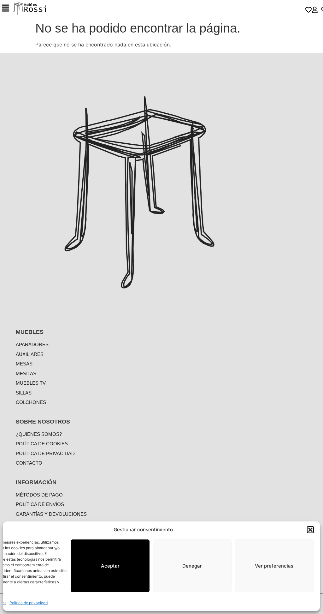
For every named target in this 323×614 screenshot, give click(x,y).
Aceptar (110, 566)
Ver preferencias (274, 566)
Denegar (192, 566)
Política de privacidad (28, 602)
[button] (310, 530)
